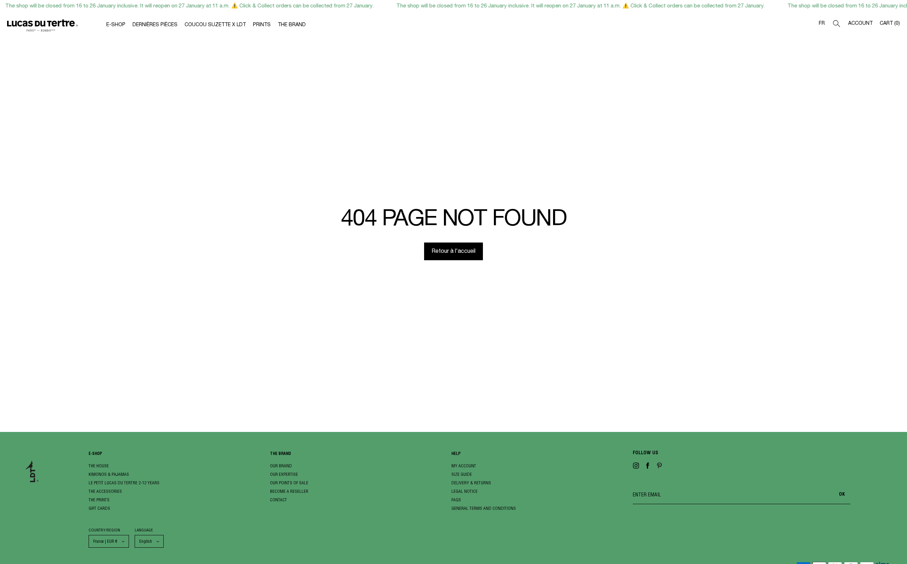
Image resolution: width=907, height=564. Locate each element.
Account (860, 23)
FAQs (456, 499)
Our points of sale (289, 482)
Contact (278, 499)
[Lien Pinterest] (659, 467)
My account (463, 465)
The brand (280, 454)
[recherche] (836, 25)
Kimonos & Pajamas (109, 474)
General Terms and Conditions (483, 508)
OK (842, 494)
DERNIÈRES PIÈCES (155, 25)
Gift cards (99, 508)
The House (99, 465)
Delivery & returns (471, 482)
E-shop (95, 454)
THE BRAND (292, 25)
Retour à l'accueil (453, 252)
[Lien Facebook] (647, 467)
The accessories (105, 491)
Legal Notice (464, 491)
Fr (822, 23)
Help (456, 454)
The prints (99, 499)
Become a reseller (289, 491)
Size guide (461, 474)
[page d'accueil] (56, 26)
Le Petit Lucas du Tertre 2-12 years (124, 482)
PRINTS (262, 25)
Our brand (281, 465)
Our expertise (284, 474)
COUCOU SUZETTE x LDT (215, 25)
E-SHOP (115, 25)
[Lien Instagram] (636, 467)
